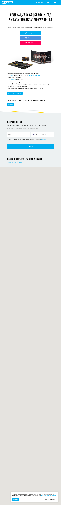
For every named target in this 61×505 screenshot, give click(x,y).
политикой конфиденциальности (48, 495)
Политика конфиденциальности (31, 128)
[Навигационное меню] (58, 2)
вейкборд (11, 75)
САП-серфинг (12, 79)
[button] (55, 2)
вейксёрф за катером (35, 75)
